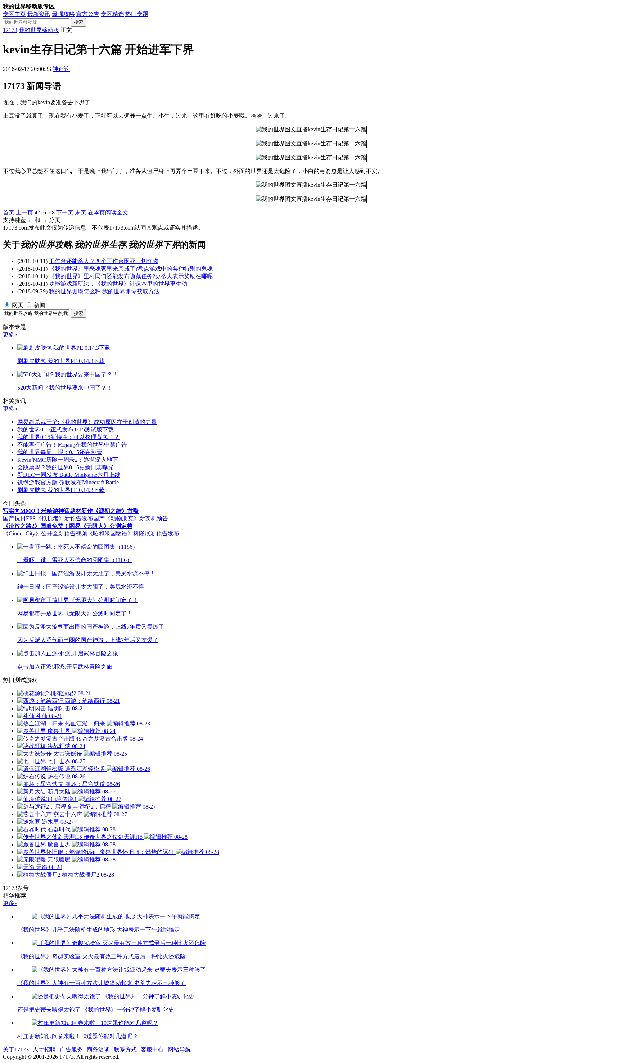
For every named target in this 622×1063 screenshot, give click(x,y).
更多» (10, 334)
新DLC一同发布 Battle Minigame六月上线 (68, 475)
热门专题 (136, 14)
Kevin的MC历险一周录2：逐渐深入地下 (67, 460)
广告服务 (71, 1049)
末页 (80, 212)
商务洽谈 (98, 1049)
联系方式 (125, 1049)
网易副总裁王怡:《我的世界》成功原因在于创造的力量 (87, 422)
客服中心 (152, 1049)
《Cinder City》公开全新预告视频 (45, 533)
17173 (10, 30)
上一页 (24, 212)
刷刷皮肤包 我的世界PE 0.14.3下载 (61, 490)
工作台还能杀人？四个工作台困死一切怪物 (103, 261)
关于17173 (16, 1049)
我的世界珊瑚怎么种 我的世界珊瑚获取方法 (104, 291)
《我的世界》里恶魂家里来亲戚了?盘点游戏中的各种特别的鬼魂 (131, 269)
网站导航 (179, 1049)
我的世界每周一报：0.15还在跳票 (59, 452)
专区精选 (112, 14)
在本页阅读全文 (108, 212)
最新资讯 (38, 14)
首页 (8, 212)
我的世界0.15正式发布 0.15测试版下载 (65, 429)
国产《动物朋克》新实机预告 (130, 518)
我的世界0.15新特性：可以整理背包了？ (68, 437)
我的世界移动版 (39, 30)
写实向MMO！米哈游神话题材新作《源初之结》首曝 (71, 511)
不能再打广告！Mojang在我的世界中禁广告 (72, 445)
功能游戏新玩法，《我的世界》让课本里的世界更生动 (118, 284)
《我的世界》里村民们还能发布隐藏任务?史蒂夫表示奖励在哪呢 (131, 276)
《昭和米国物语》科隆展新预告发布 (133, 533)
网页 (17, 305)
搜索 (78, 22)
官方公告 (87, 14)
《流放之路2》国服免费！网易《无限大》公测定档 (67, 526)
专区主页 (14, 14)
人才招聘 (44, 1049)
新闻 (39, 305)
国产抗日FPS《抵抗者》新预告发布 (48, 518)
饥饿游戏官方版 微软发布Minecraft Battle (68, 482)
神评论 (61, 69)
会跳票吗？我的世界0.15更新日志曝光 (65, 467)
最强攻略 (63, 14)
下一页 (64, 212)
